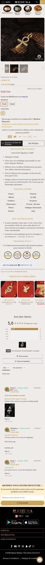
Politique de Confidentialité (32, 558)
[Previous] (3, 39)
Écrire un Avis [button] (23, 356)
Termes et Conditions (11, 558)
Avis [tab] (4, 368)
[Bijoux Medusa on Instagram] (22, 546)
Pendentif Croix (21, 272)
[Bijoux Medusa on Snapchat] (26, 546)
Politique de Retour (26, 237)
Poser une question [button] (23, 361)
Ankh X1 (7, 419)
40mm (12, 104)
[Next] (42, 39)
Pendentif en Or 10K (9, 77)
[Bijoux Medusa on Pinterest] (19, 546)
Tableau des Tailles (34, 89)
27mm (4, 104)
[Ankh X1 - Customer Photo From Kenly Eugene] (22, 345)
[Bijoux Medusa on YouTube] (15, 546)
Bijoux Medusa (16, 553)
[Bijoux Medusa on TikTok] (30, 546)
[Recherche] (37, 2)
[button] (40, 560)
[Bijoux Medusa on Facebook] (11, 546)
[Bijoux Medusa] (22, 2)
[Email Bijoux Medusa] (33, 546)
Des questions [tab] (17, 368)
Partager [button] (9, 421)
